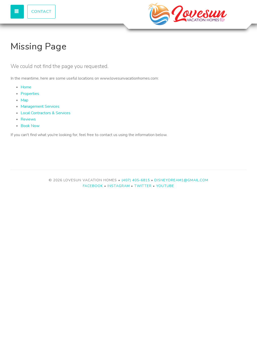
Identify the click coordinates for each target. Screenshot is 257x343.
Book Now (30, 126)
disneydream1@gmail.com (181, 180)
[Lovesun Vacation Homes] (187, 14)
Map (24, 100)
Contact (41, 11)
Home (26, 87)
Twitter (143, 186)
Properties (30, 93)
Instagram (118, 186)
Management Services (40, 106)
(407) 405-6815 (135, 180)
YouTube (165, 186)
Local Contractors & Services (46, 113)
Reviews (28, 119)
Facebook (93, 186)
